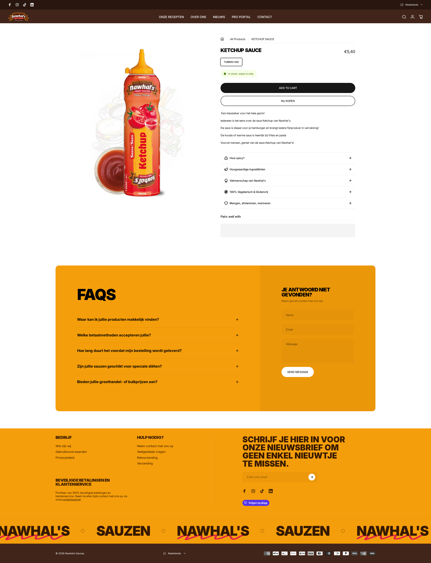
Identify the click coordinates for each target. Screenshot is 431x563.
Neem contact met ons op (155, 446)
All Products (237, 39)
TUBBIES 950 (231, 61)
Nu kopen (288, 101)
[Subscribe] (311, 477)
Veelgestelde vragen (151, 451)
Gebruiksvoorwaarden (71, 451)
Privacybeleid (65, 457)
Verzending (145, 463)
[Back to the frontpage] (222, 39)
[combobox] (411, 4)
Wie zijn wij (63, 446)
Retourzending (147, 457)
